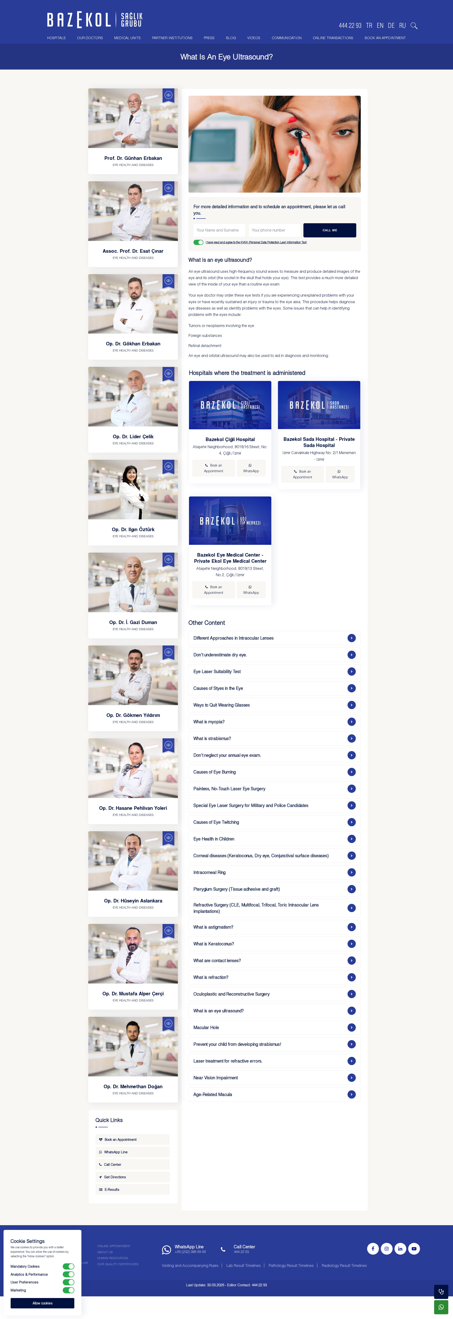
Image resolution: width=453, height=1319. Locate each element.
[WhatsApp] (441, 1307)
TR (369, 25)
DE (391, 25)
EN (380, 25)
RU (402, 25)
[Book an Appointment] (441, 1292)
